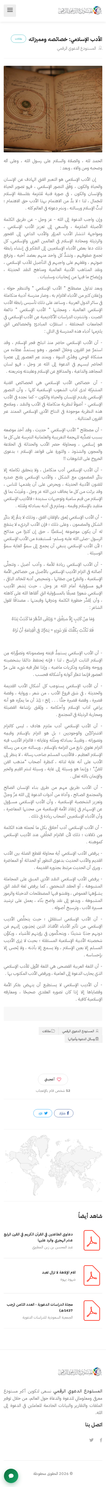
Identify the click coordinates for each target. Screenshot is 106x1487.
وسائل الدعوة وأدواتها (81, 1039)
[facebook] (101, 1440)
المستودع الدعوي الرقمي (77, 48)
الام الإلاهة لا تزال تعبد (59, 1272)
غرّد (40, 1113)
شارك (62, 1113)
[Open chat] (11, 1476)
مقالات (46, 1031)
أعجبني (49, 1079)
